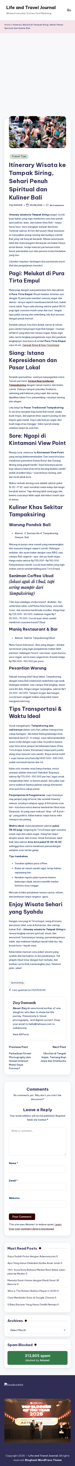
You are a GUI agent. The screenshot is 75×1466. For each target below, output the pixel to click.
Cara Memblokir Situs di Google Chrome (30, 1297)
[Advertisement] (37, 72)
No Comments (57, 205)
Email (13, 1180)
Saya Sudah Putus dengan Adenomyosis (31, 1256)
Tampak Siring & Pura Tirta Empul (40, 345)
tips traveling (17, 983)
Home (7, 24)
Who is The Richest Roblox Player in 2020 (32, 1290)
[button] (21, 1034)
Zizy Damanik (24, 1003)
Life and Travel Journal (31, 7)
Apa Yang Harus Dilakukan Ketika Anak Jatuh (33, 1263)
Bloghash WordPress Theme (43, 1460)
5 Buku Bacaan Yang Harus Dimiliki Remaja (32, 1304)
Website (14, 1198)
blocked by (38, 1359)
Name (13, 1163)
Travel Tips (19, 156)
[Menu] (69, 10)
